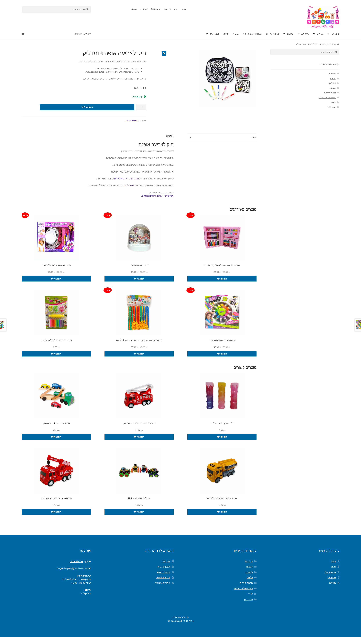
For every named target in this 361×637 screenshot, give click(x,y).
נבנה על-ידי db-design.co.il (180, 620)
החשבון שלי (155, 8)
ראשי (183, 8)
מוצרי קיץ (214, 33)
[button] (164, 53)
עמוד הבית (331, 44)
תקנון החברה (164, 566)
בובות (235, 33)
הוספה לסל (87, 107)
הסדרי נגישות (163, 572)
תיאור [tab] (254, 137)
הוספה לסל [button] (222, 278)
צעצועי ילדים (130, 185)
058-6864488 (76, 561)
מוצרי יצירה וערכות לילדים (126, 178)
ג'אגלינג (305, 33)
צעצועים (335, 33)
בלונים (290, 33)
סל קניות (143, 8)
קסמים (320, 33)
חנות (176, 8)
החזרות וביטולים (162, 583)
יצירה (225, 33)
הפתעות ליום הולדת (252, 33)
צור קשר (167, 8)
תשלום (134, 8)
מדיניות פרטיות (163, 577)
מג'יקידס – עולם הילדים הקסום (158, 195)
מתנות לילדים (272, 33)
